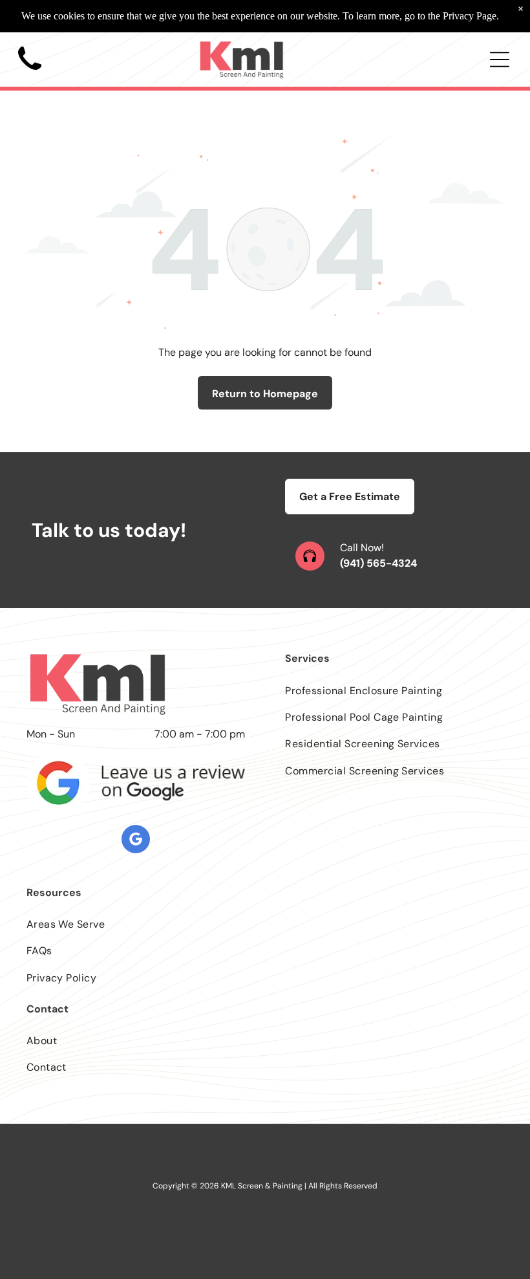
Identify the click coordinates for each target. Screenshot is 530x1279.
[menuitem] (394, 690)
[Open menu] (499, 59)
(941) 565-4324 (378, 563)
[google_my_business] (136, 841)
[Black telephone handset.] (29, 74)
